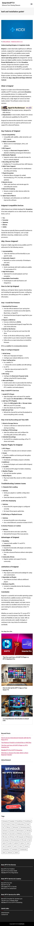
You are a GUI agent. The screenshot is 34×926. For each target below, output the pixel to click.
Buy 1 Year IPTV (14, 77)
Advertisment (5, 912)
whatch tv (16, 852)
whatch (4, 852)
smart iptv (9, 846)
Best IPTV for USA (6, 883)
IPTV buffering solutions (25, 827)
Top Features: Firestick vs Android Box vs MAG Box (16, 742)
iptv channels (5, 830)
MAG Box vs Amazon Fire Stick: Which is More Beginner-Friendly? (14, 753)
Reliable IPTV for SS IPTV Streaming (11, 750)
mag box (4, 843)
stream (20, 846)
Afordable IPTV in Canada (9, 886)
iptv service (27, 833)
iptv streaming (5, 840)
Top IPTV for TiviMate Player (9, 900)
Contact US (4, 914)
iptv (3, 827)
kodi (30, 840)
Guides (28, 824)
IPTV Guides (5, 833)
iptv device (12, 830)
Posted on (17, 41)
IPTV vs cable (23, 840)
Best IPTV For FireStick (8, 869)
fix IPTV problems (20, 824)
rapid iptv (16, 843)
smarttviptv (21, 924)
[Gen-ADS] (17, 107)
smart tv (15, 846)
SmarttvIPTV (8, 3)
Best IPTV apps (28, 821)
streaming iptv (15, 849)
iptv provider (12, 833)
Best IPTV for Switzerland (8, 888)
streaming (26, 846)
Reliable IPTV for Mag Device (9, 872)
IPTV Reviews (19, 833)
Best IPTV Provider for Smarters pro (11, 898)
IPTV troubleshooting (15, 840)
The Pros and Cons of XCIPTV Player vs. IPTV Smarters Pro (14, 746)
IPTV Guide (29, 830)
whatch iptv (10, 852)
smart (4, 846)
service (28, 843)
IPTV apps (8, 827)
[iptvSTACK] (13, 788)
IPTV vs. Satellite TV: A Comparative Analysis (14, 346)
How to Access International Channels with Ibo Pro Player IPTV (16, 738)
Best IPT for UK (5, 884)
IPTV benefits (15, 827)
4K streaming (5, 821)
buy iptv (8, 824)
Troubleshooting (23, 849)
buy (3, 824)
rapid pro (22, 843)
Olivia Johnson (6, 41)
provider (10, 843)
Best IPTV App (20, 821)
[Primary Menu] (31, 4)
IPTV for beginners (20, 830)
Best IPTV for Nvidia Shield (9, 870)
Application (12, 821)
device (13, 824)
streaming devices (6, 849)
